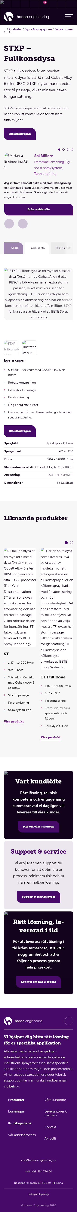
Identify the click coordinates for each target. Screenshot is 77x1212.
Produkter (15, 29)
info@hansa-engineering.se (38, 1160)
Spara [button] (15, 248)
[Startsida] (26, 17)
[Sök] (52, 4)
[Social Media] (69, 1021)
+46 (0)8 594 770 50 (38, 1171)
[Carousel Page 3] (68, 149)
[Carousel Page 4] (72, 149)
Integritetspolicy (38, 1194)
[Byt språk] (61, 4)
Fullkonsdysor (64, 29)
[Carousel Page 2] (63, 149)
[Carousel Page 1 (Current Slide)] (59, 149)
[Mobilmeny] (69, 16)
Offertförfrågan (20, 133)
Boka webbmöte (39, 209)
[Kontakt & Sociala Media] (15, 4)
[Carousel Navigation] (67, 301)
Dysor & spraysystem (38, 29)
